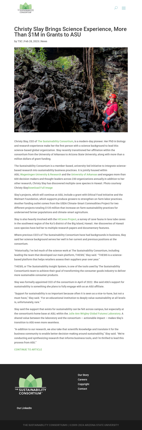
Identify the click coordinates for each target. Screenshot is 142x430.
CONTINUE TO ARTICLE (28, 349)
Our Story (83, 374)
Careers (82, 379)
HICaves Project (67, 219)
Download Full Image (40, 187)
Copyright (83, 384)
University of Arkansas (84, 174)
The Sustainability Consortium (55, 141)
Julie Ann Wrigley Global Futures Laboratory (94, 313)
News (44, 41)
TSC (20, 41)
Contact (82, 388)
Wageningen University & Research (40, 174)
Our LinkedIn (24, 408)
